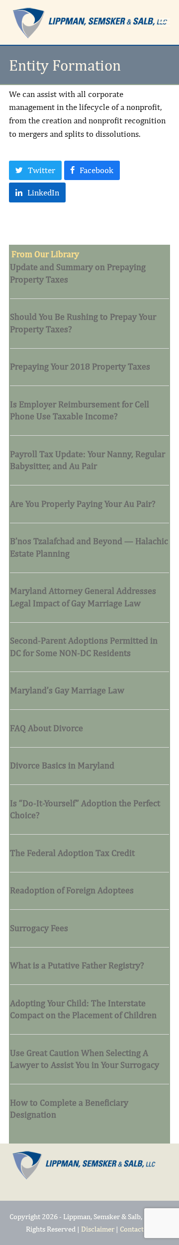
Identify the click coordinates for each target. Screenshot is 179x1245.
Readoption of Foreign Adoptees (72, 890)
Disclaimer (97, 1229)
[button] (164, 22)
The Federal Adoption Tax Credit (72, 853)
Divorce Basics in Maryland (62, 765)
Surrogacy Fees (39, 928)
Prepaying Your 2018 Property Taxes (80, 366)
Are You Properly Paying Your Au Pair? (83, 503)
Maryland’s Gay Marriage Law (67, 690)
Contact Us (136, 1229)
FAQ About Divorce (46, 728)
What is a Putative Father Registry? (77, 965)
